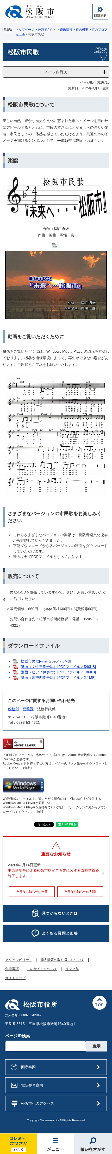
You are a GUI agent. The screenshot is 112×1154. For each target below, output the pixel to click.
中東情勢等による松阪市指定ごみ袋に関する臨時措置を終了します (53, 873)
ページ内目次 (56, 72)
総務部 (13, 709)
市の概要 (82, 29)
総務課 (28, 709)
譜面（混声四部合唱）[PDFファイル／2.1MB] (58, 677)
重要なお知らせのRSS (80, 891)
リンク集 (72, 969)
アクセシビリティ (18, 960)
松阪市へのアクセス (37, 1103)
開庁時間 (28, 1067)
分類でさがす (47, 29)
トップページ (25, 29)
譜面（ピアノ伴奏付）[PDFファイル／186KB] (58, 672)
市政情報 (66, 29)
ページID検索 (17, 1036)
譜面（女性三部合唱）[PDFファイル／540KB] (58, 667)
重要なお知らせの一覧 (32, 891)
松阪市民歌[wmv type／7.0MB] (46, 661)
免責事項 (12, 969)
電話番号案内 (32, 1085)
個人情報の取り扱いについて (62, 960)
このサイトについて (42, 969)
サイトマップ (15, 978)
